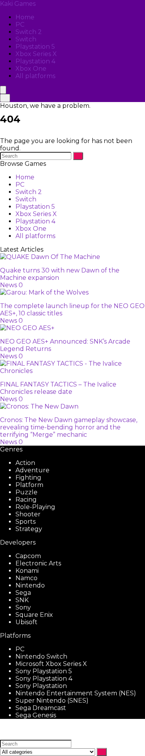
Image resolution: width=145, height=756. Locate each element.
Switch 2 (28, 32)
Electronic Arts (38, 563)
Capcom (28, 556)
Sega (23, 592)
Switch (25, 39)
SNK (22, 600)
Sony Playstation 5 (43, 671)
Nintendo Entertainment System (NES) (75, 693)
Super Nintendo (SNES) (52, 700)
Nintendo (30, 585)
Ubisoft (26, 622)
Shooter (28, 514)
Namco (26, 578)
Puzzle (26, 492)
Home (24, 17)
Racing (26, 499)
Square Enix (34, 614)
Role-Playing (35, 507)
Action (25, 463)
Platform (29, 485)
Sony (23, 607)
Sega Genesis (35, 715)
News (8, 285)
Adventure (32, 470)
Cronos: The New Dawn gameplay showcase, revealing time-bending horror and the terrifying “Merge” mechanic (68, 427)
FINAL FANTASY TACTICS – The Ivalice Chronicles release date (58, 388)
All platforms (35, 76)
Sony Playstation (41, 686)
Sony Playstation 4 (43, 678)
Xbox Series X (36, 54)
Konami (27, 570)
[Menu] (3, 90)
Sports (25, 521)
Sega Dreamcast (40, 708)
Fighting (28, 477)
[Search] (5, 98)
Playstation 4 (35, 61)
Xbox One (30, 68)
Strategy (28, 529)
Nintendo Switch (41, 656)
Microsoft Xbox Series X (51, 663)
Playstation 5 (35, 46)
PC (19, 24)
